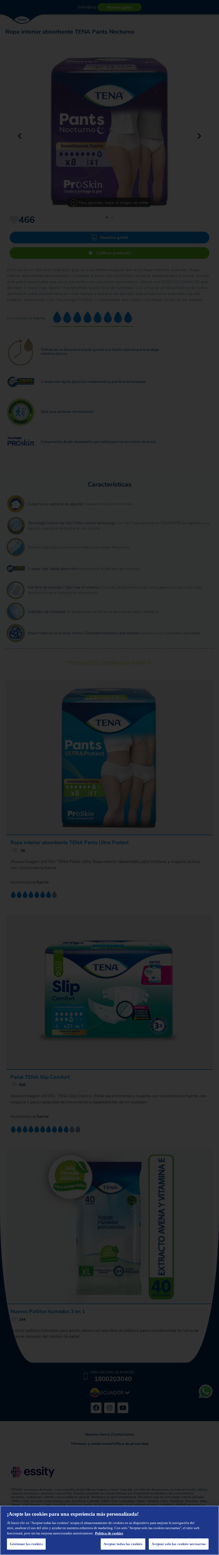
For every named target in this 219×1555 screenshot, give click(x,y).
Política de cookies (109, 1533)
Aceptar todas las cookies (123, 1544)
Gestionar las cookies (26, 1544)
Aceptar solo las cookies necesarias (179, 1544)
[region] (109, 1530)
